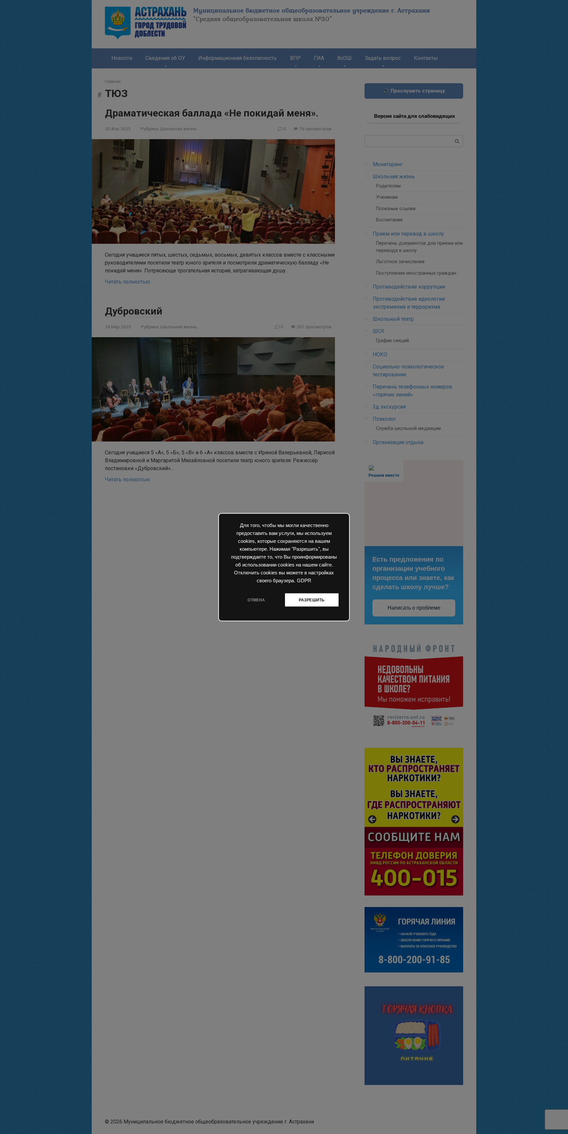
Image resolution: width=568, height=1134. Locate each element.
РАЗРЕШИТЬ (312, 599)
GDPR (304, 580)
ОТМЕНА (256, 599)
